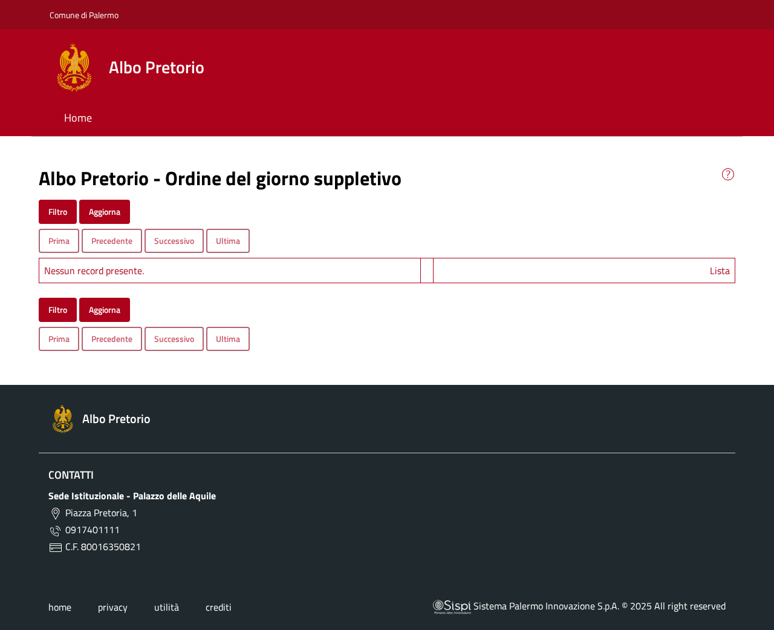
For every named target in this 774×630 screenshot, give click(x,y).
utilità (166, 607)
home (59, 607)
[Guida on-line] (728, 173)
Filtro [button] (57, 211)
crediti (219, 607)
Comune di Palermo (84, 14)
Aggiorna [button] (104, 211)
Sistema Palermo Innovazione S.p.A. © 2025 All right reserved (598, 606)
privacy (113, 607)
